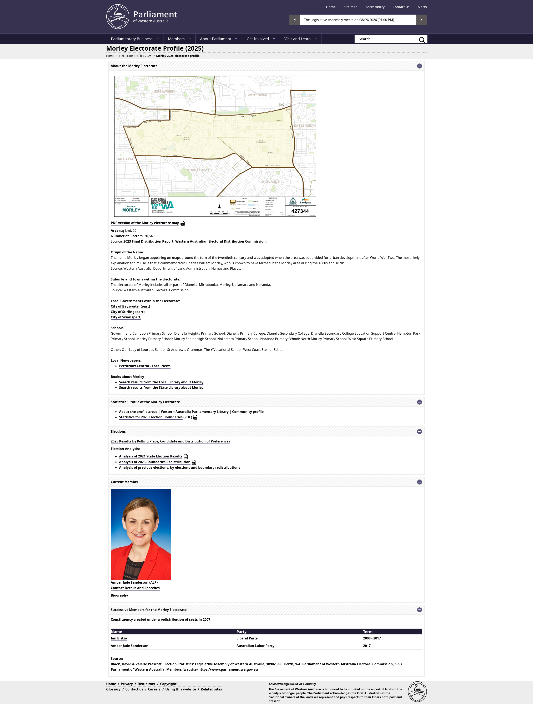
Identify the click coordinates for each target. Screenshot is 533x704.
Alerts (422, 7)
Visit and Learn (297, 38)
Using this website (180, 689)
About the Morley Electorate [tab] (134, 66)
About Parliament (215, 38)
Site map (350, 7)
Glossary (113, 689)
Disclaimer (146, 684)
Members (176, 38)
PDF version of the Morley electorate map (145, 223)
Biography (119, 595)
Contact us (401, 7)
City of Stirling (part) (127, 311)
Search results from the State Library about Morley (161, 387)
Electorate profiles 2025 (135, 56)
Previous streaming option (294, 20)
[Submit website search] (420, 39)
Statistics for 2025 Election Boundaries (151, 417)
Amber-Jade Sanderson (129, 645)
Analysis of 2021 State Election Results (150, 456)
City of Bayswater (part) (130, 306)
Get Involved (258, 38)
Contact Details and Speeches (135, 588)
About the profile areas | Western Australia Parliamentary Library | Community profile (191, 411)
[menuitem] (331, 7)
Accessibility (375, 7)
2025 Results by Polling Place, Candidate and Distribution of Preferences (170, 441)
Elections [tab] (118, 431)
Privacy (127, 684)
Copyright (168, 684)
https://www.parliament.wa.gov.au (228, 669)
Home (331, 7)
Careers (154, 689)
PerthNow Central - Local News (145, 366)
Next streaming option (421, 20)
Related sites (211, 689)
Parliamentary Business (132, 38)
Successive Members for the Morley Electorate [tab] (149, 609)
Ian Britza (119, 638)
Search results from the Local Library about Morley (161, 382)
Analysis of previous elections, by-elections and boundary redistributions (179, 467)
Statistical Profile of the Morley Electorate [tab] (145, 402)
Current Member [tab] (124, 482)
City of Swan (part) (126, 317)
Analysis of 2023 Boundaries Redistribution (155, 462)
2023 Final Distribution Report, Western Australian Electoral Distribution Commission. (195, 241)
